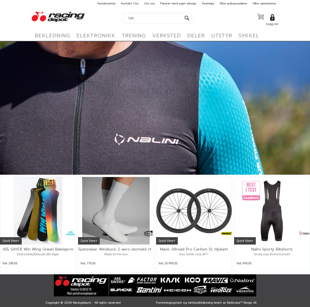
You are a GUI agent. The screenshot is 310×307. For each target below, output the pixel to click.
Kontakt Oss (130, 3)
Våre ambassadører (233, 3)
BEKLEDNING (52, 35)
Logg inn (272, 24)
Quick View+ (11, 240)
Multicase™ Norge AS (242, 302)
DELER (196, 35)
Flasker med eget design (178, 3)
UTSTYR (221, 35)
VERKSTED (166, 35)
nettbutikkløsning (200, 302)
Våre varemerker (264, 3)
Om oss (149, 3)
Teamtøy (208, 3)
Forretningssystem (169, 302)
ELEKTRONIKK (96, 35)
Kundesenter (107, 3)
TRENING (134, 35)
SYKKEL (249, 35)
